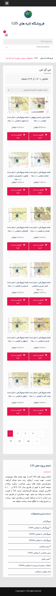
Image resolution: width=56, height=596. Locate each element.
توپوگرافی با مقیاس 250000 (40, 534)
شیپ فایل (45, 559)
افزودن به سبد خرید (38, 136)
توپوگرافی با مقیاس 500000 (40, 540)
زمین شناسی (44, 546)
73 (11, 441)
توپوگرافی (47, 521)
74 (19, 441)
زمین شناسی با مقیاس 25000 (39, 553)
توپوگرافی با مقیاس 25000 (38, 528)
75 (28, 441)
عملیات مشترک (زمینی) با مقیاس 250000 (35, 565)
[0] (6, 35)
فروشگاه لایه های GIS (28, 24)
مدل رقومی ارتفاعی (43, 571)
